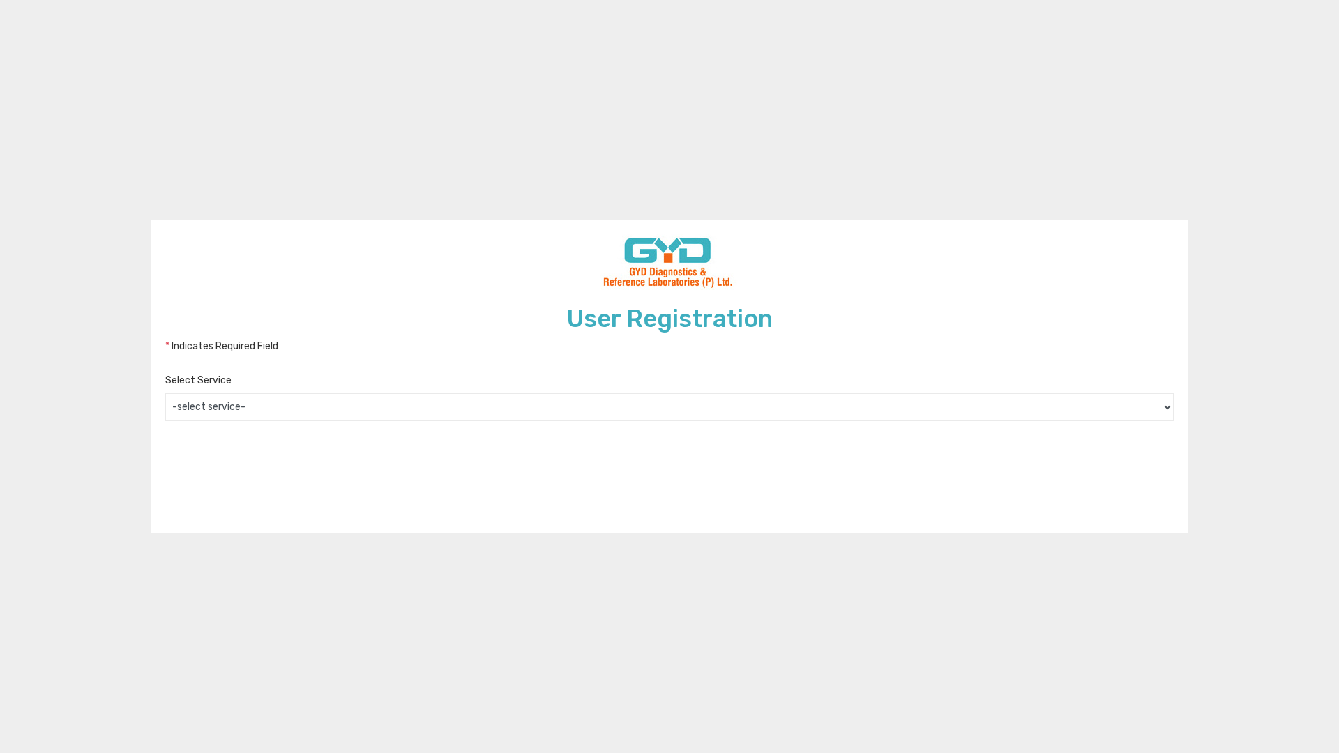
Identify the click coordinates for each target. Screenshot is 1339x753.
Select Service (198, 380)
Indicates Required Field (221, 346)
